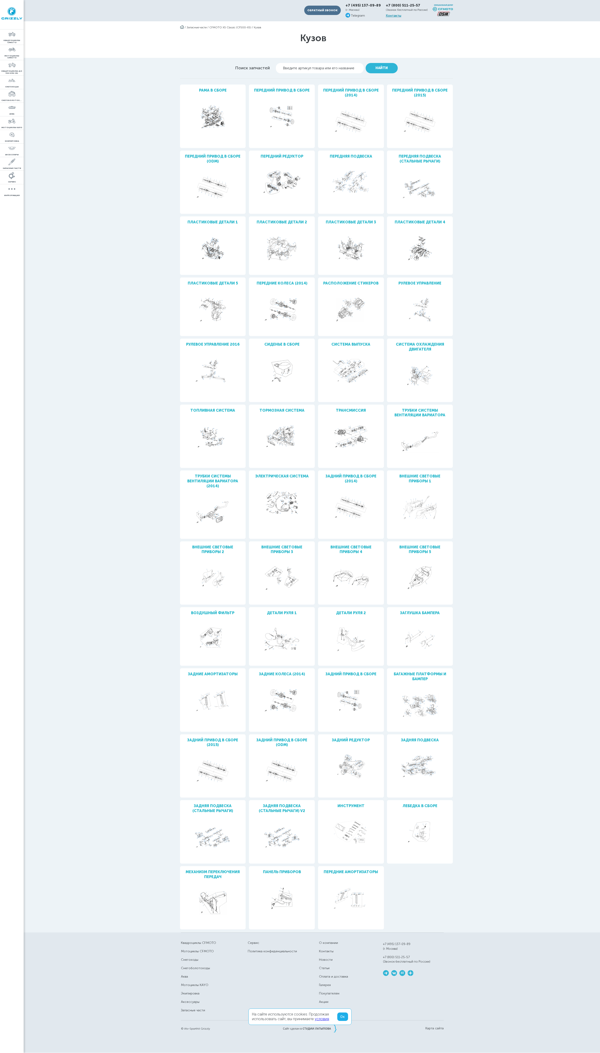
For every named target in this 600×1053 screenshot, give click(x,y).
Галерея (325, 985)
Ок (342, 1017)
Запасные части (197, 27)
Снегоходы (189, 960)
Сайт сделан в (309, 1028)
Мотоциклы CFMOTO (197, 951)
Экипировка (190, 993)
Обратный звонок (322, 10)
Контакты (393, 15)
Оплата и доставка (333, 977)
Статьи (324, 968)
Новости (326, 960)
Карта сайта (434, 1028)
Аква (184, 977)
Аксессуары (190, 1002)
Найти (381, 68)
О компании (328, 943)
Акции (323, 1002)
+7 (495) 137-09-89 (363, 5)
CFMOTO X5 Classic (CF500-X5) (230, 27)
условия (322, 1019)
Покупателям (329, 993)
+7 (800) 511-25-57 (403, 5)
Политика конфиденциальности (272, 951)
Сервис (253, 943)
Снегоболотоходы (195, 968)
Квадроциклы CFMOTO (198, 943)
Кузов (257, 27)
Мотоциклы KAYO (194, 985)
